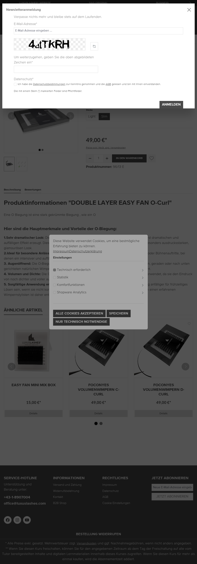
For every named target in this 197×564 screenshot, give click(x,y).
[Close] (189, 9)
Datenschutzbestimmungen (49, 84)
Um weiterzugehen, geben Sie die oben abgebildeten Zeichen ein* (54, 60)
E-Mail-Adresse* (25, 24)
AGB (108, 84)
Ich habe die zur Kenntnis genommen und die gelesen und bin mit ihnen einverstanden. (89, 84)
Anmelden (171, 104)
